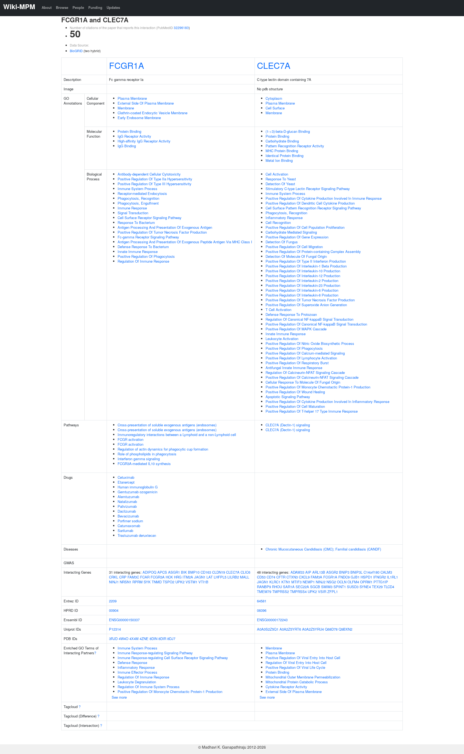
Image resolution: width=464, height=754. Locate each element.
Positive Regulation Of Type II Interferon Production (306, 261)
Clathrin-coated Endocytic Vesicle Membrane (152, 112)
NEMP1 (309, 581)
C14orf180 (371, 572)
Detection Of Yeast (280, 183)
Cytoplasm (274, 98)
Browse (62, 7)
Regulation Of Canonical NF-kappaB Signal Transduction (309, 319)
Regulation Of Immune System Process (149, 686)
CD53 (261, 577)
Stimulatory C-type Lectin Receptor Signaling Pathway (308, 188)
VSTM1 (191, 581)
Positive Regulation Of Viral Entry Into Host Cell (303, 657)
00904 (113, 610)
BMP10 (194, 572)
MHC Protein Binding (282, 150)
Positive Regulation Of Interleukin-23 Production (303, 285)
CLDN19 (218, 572)
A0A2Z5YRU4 (313, 629)
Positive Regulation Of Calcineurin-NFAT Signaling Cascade (312, 377)
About (47, 7)
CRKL (113, 577)
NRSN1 (125, 581)
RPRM (137, 581)
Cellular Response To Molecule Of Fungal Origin (303, 382)
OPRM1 (366, 581)
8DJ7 (171, 638)
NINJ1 (114, 581)
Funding (95, 7)
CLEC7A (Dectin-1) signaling (288, 424)
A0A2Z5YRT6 (290, 629)
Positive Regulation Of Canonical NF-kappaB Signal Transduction (316, 324)
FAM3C (133, 577)
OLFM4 (353, 581)
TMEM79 (264, 591)
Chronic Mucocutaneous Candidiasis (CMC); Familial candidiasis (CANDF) (323, 549)
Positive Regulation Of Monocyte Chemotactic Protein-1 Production (318, 386)
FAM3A (316, 577)
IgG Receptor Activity (134, 136)
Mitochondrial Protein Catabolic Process (297, 681)
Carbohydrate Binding (282, 141)
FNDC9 (344, 577)
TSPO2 (168, 581)
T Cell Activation (278, 309)
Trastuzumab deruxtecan (137, 535)
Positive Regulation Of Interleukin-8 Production (302, 295)
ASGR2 (332, 572)
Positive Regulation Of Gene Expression (297, 237)
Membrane (126, 107)
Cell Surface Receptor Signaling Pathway (150, 217)
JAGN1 (199, 577)
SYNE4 (365, 586)
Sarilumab (125, 530)
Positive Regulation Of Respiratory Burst (297, 362)
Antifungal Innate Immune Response (294, 367)
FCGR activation (130, 439)
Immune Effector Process (137, 672)
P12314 (115, 629)
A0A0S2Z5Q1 (267, 629)
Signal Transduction (133, 212)
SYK (147, 581)
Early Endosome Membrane (139, 117)
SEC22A (302, 586)
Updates (113, 7)
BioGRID (76, 50)
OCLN (341, 581)
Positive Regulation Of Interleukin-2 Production (302, 280)
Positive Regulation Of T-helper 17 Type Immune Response (312, 411)
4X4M (134, 638)
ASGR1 (174, 572)
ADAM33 (297, 572)
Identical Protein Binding (284, 155)
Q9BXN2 (345, 629)
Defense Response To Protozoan (291, 314)
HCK (169, 577)
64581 (261, 600)
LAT (209, 577)
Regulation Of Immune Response (143, 261)
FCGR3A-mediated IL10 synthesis (144, 463)
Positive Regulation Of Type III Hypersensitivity (154, 183)
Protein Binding (129, 131)
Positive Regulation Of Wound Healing (295, 391)
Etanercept (126, 482)
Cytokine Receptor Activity (286, 686)
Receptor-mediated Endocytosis (142, 193)
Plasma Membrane (132, 98)
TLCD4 (389, 586)
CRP (122, 577)
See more (119, 697)
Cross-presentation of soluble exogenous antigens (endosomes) (167, 424)
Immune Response (132, 207)
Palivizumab (127, 506)
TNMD (157, 581)
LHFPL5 (220, 577)
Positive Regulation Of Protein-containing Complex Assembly (313, 251)
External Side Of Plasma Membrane (146, 103)
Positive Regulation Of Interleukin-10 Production (303, 270)
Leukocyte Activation (282, 338)
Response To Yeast (281, 178)
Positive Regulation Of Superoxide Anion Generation (306, 304)
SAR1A (289, 586)
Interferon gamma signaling (139, 458)
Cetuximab (126, 477)
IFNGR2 (379, 577)
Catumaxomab (129, 525)
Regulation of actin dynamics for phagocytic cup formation (163, 449)
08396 (261, 610)
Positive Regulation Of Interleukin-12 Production (303, 275)
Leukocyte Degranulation (137, 681)
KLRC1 (274, 581)
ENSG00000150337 (124, 619)
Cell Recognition (278, 222)
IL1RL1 (392, 577)
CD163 (206, 572)
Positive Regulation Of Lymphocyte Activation (301, 357)
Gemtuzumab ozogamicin (137, 491)
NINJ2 (320, 581)
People (78, 7)
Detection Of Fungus (282, 241)
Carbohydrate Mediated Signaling (291, 232)
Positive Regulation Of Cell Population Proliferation (305, 227)
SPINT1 (340, 586)
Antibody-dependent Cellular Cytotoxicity (149, 174)
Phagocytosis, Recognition (138, 198)
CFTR (280, 577)
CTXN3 (292, 577)
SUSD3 (352, 586)
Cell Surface (275, 107)
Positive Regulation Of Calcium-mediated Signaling (305, 353)
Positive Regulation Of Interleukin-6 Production (302, 290)
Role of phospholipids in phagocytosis (147, 453)
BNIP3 (344, 572)
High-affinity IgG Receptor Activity (144, 141)
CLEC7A (273, 65)
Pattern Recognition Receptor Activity (295, 145)
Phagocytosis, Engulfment (138, 203)
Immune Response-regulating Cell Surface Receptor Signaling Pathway (173, 657)
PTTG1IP (381, 581)
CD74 (271, 577)
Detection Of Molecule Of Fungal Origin (296, 256)
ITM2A (188, 577)
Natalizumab (127, 501)
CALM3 (386, 572)
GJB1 (355, 577)
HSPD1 (366, 577)
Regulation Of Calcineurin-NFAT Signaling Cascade (305, 372)
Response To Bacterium (136, 222)
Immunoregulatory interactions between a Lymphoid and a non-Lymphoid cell (177, 434)
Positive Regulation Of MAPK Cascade (296, 328)
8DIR (162, 638)
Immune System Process (137, 188)
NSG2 (331, 581)
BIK (184, 572)
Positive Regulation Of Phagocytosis (146, 256)
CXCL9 (304, 577)
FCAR (145, 577)
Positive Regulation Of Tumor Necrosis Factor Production (162, 232)
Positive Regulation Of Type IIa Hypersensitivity (155, 178)
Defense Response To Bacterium (143, 246)
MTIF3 (296, 581)
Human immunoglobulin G (138, 486)
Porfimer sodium (130, 520)
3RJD (113, 638)
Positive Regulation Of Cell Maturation (295, 406)
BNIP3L (356, 572)
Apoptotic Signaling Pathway (288, 396)
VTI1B (203, 581)
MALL (244, 577)
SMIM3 (326, 586)
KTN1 (285, 581)
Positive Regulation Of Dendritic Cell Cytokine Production (310, 203)
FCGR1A (126, 65)
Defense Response (132, 662)
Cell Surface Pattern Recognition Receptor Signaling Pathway (313, 207)
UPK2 (179, 581)
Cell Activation (277, 174)
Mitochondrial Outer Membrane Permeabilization (303, 677)
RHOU (277, 586)
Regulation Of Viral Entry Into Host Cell (296, 662)
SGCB (315, 586)
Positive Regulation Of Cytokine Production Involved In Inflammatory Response (327, 401)
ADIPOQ (149, 572)
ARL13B (318, 572)
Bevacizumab (128, 516)
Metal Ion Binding (279, 160)
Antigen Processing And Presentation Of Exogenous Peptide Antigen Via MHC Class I (185, 241)
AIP (308, 572)
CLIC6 (245, 572)
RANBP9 (264, 586)
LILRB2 (233, 577)
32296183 (181, 27)
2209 (113, 600)
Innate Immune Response (138, 251)
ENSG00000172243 (272, 619)
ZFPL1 (332, 591)
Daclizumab (127, 511)
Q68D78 (331, 629)
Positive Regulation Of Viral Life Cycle (295, 667)
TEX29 (377, 586)
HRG (178, 577)
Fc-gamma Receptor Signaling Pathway (148, 237)
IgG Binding (127, 145)
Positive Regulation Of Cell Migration (294, 246)
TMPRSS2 (280, 591)
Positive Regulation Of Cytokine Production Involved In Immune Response (324, 198)
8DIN (153, 638)
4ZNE (144, 638)
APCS (162, 572)
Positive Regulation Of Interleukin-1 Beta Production (306, 266)
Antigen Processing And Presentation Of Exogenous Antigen (165, 227)
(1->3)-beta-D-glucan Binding (288, 131)
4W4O (123, 638)
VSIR (322, 591)
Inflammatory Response (284, 217)
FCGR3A (158, 577)
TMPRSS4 (298, 591)
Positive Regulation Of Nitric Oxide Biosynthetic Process (310, 343)
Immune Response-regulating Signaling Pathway (155, 652)
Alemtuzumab (128, 496)
